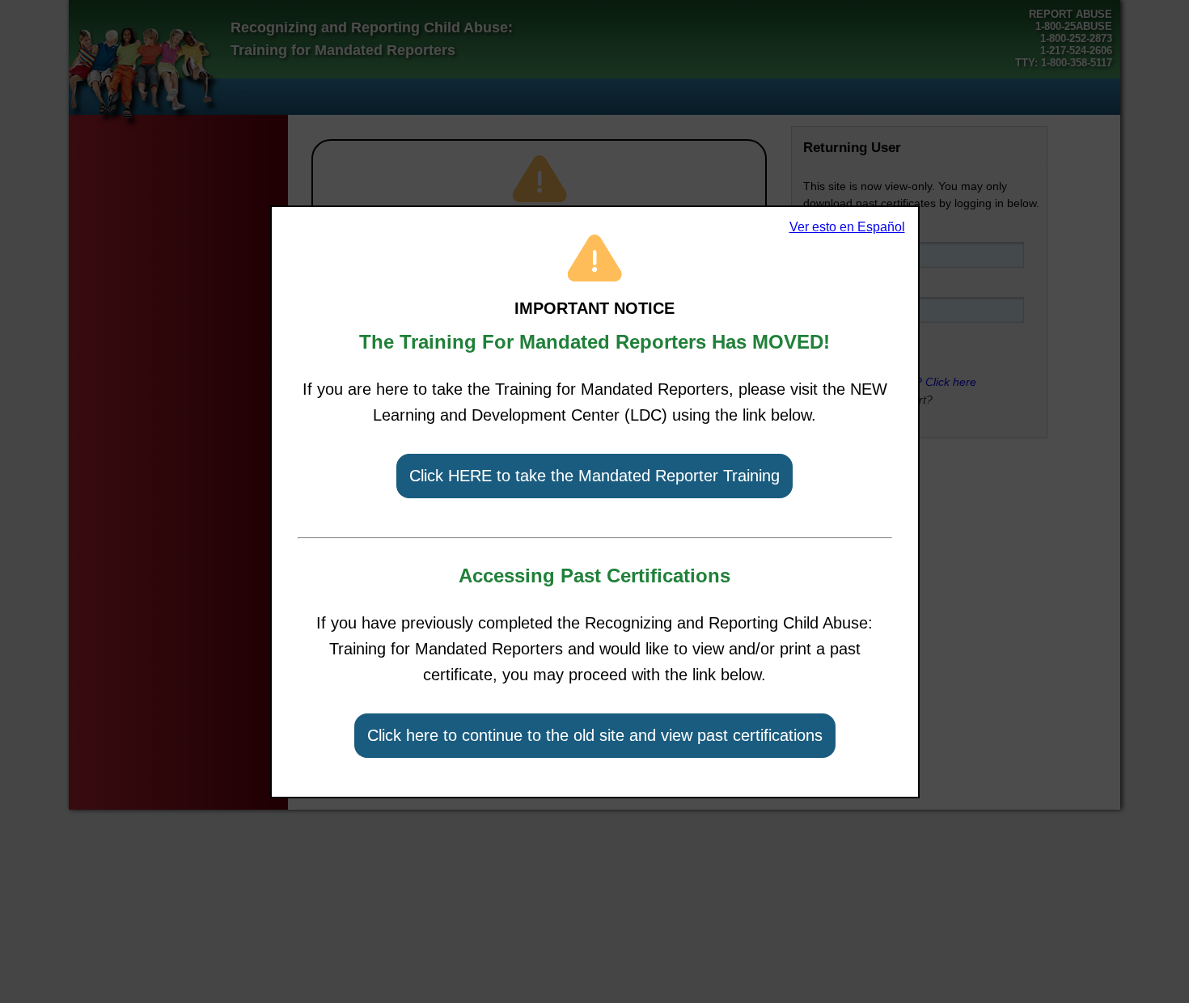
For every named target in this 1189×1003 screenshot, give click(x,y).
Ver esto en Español (847, 227)
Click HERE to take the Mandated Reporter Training (594, 476)
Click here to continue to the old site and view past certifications (595, 735)
